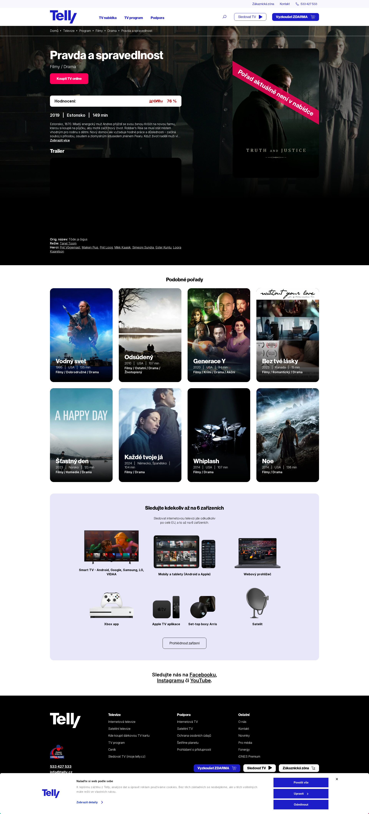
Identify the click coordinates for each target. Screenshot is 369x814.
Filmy (99, 31)
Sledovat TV (247, 17)
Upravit (299, 793)
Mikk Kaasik (122, 247)
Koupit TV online (69, 78)
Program (85, 31)
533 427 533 (60, 766)
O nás (242, 722)
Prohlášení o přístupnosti (194, 749)
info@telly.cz (61, 772)
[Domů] (63, 17)
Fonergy (244, 749)
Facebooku (202, 675)
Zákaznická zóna (263, 4)
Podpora (157, 18)
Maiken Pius (90, 247)
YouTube (200, 680)
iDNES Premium (249, 756)
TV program (133, 18)
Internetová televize (121, 722)
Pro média (245, 743)
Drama (112, 31)
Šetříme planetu (188, 743)
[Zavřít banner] (337, 779)
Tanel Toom (68, 243)
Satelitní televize (119, 729)
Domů (54, 31)
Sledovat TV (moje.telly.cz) (126, 756)
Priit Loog (106, 247)
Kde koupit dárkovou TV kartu (129, 735)
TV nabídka (108, 18)
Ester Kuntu (163, 247)
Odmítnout (301, 804)
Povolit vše (301, 782)
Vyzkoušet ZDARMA (292, 17)
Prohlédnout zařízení (184, 643)
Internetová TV (187, 722)
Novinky (244, 735)
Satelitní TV (185, 729)
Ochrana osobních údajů (194, 735)
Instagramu (170, 680)
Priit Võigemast (70, 247)
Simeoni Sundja (143, 247)
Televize (69, 31)
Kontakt (285, 4)
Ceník (112, 749)
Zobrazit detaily (87, 802)
